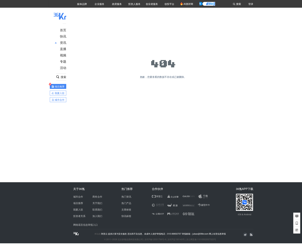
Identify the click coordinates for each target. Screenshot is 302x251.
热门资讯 (126, 196)
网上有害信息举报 (217, 233)
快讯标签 (126, 216)
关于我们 (97, 203)
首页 (63, 30)
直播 (63, 48)
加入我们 (97, 216)
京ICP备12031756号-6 (155, 239)
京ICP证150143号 (176, 239)
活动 (63, 67)
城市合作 (78, 196)
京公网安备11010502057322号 (201, 239)
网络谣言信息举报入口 (85, 224)
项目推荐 (78, 203)
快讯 (63, 36)
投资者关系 (79, 216)
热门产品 (126, 203)
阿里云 (104, 233)
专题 (63, 61)
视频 (63, 55)
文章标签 (126, 209)
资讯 (63, 42)
